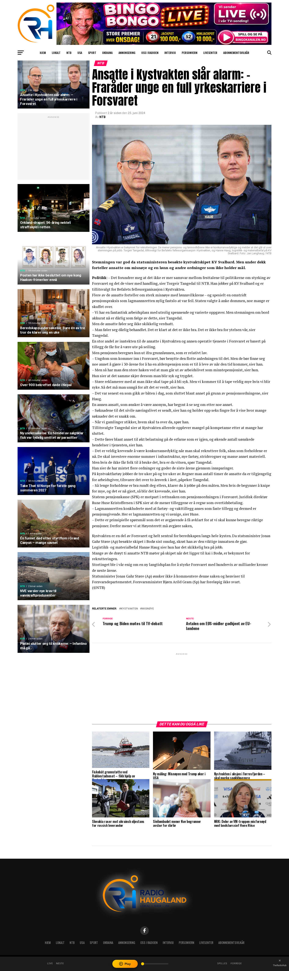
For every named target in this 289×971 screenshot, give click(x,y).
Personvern (189, 52)
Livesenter (210, 52)
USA (79, 52)
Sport (92, 52)
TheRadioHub (279, 965)
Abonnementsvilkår (236, 52)
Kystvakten (129, 608)
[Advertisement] (53, 148)
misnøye (148, 608)
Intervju (170, 52)
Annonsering (126, 52)
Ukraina (107, 52)
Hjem (43, 52)
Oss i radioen (149, 52)
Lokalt (56, 52)
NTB (69, 52)
